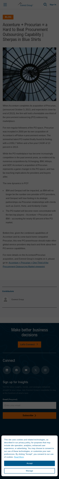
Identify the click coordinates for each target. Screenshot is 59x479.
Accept (30, 463)
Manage (29, 471)
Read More (19, 457)
